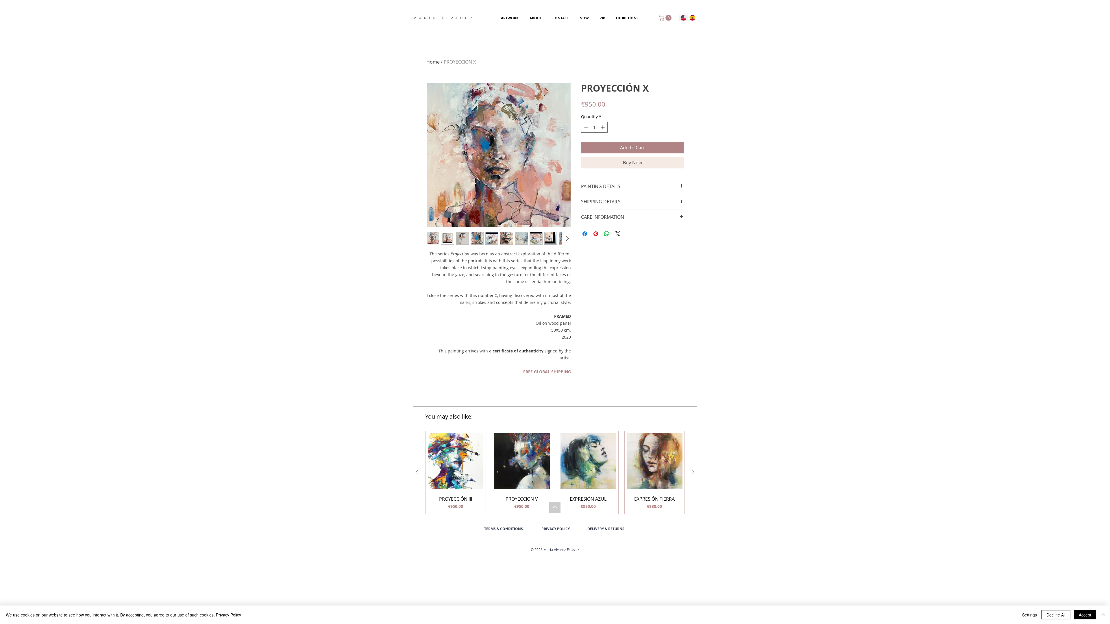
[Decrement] (585, 127)
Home (433, 62)
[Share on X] (617, 233)
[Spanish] (692, 18)
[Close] (1103, 614)
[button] (665, 18)
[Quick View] (456, 461)
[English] (683, 18)
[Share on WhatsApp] (606, 233)
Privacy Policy (228, 615)
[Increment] (603, 127)
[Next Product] (693, 472)
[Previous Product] (416, 472)
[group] (555, 472)
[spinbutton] (594, 127)
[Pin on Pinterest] (595, 233)
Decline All (1055, 615)
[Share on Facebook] (584, 233)
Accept (1085, 615)
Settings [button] (1029, 615)
